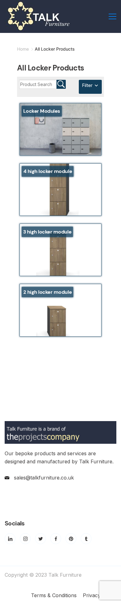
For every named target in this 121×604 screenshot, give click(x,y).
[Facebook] (55, 538)
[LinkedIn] (10, 538)
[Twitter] (40, 538)
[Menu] (112, 16)
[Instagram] (25, 538)
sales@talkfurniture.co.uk (44, 478)
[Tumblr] (86, 538)
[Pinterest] (70, 538)
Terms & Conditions (54, 595)
